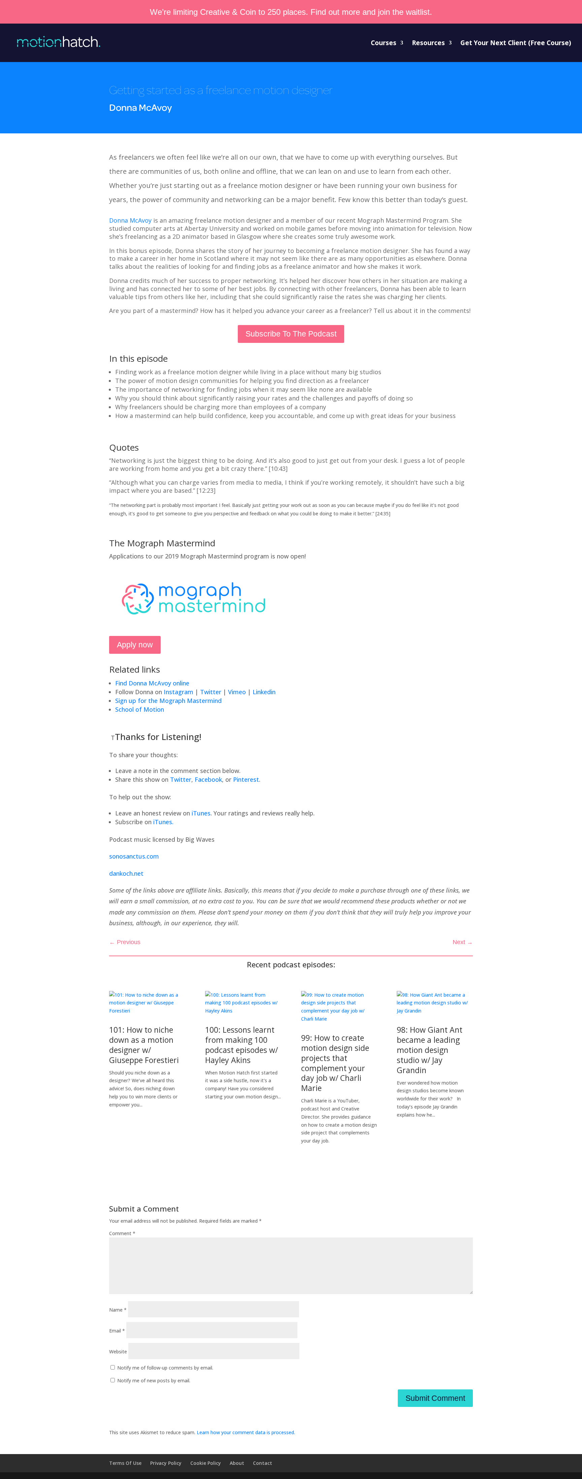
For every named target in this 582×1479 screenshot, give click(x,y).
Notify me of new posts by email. (153, 1380)
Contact (262, 1463)
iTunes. (163, 822)
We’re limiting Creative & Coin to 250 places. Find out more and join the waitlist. (291, 12)
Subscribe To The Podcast (291, 333)
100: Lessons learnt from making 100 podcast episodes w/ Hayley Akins (241, 1044)
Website (118, 1351)
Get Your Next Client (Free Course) (515, 43)
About (237, 1463)
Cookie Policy (205, 1463)
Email (117, 1330)
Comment (122, 1233)
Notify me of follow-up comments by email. (165, 1367)
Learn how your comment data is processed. (246, 1432)
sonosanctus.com (134, 856)
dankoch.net (126, 873)
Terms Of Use (125, 1463)
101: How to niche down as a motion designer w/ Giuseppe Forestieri (144, 1044)
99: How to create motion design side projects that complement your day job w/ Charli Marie (335, 1063)
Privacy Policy (166, 1463)
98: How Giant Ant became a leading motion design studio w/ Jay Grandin (429, 1049)
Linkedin (264, 692)
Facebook (208, 779)
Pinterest (246, 779)
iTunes (201, 813)
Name (118, 1310)
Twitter (180, 779)
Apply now (135, 644)
